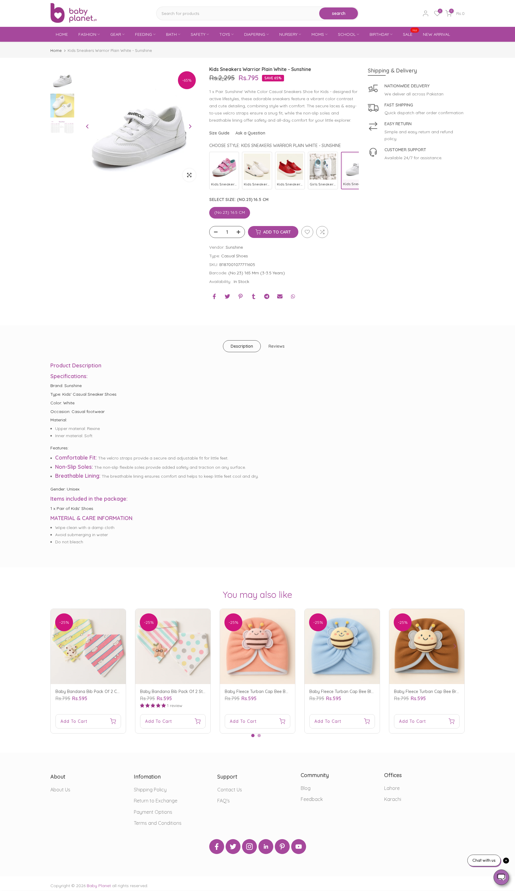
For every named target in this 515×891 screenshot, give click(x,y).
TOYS (224, 34)
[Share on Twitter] (227, 296)
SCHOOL (347, 34)
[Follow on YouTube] (298, 846)
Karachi (392, 799)
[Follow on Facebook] (216, 846)
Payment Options (153, 812)
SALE (410, 34)
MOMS (317, 34)
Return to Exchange (155, 801)
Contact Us (229, 790)
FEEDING (143, 34)
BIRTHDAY (379, 34)
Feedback (312, 799)
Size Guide (219, 133)
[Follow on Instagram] (249, 846)
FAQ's (223, 801)
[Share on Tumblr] (254, 296)
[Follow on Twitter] (233, 846)
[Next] (190, 126)
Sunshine (234, 247)
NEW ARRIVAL (436, 34)
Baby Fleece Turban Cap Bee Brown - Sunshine (440, 691)
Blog (306, 788)
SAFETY (198, 34)
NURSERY (288, 34)
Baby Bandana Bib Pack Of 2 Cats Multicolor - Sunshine (109, 691)
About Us (60, 790)
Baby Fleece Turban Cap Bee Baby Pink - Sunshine (274, 691)
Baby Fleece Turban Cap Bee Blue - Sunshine (353, 691)
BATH (171, 34)
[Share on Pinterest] (240, 296)
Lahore (392, 788)
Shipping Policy (150, 790)
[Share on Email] (280, 296)
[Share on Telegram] (267, 296)
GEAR (115, 34)
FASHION (87, 34)
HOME (62, 34)
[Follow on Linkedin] (265, 846)
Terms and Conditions (158, 823)
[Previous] (88, 126)
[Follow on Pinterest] (282, 846)
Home (56, 50)
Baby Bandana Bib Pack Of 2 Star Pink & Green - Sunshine (197, 691)
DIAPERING (254, 34)
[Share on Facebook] (214, 296)
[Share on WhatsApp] (293, 296)
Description (242, 346)
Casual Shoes (234, 256)
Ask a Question (250, 133)
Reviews (277, 346)
